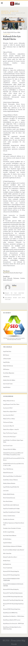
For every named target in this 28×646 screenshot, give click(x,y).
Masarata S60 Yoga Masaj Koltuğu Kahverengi (13, 600)
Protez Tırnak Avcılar (7, 567)
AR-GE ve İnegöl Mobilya (8, 532)
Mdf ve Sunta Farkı (7, 553)
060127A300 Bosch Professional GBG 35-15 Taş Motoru (13, 459)
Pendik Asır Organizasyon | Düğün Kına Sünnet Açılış (13, 523)
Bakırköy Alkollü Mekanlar (8, 494)
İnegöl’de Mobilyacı (7, 542)
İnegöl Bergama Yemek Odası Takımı (11, 404)
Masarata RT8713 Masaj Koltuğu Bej (11, 589)
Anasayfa (5, 11)
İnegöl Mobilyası (6, 387)
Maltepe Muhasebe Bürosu (9, 400)
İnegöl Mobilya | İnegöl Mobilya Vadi (11, 487)
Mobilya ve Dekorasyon (13, 295)
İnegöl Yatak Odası (7, 351)
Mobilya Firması (6, 560)
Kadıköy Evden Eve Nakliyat (9, 380)
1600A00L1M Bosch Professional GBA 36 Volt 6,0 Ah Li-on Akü (13, 464)
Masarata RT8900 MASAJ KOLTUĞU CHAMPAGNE (11, 579)
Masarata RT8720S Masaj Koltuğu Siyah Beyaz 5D (13, 604)
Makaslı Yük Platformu (8, 365)
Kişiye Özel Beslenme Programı (10, 433)
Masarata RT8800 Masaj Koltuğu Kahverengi (13, 596)
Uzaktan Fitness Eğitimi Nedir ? (10, 411)
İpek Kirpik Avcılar (7, 564)
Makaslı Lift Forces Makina (9, 418)
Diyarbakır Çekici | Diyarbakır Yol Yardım (12, 528)
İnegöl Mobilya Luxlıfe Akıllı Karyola (11, 505)
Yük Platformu (6, 376)
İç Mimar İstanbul (7, 358)
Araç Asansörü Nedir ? (8, 408)
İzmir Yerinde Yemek (7, 383)
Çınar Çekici (6, 490)
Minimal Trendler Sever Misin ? (10, 557)
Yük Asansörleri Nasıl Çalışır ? (9, 436)
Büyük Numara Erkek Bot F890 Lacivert (11, 620)
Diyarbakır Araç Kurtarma (8, 519)
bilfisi (18, 32)
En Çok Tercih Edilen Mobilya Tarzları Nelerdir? (13, 550)
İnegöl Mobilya (6, 362)
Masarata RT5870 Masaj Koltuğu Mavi (11, 575)
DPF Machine (6, 369)
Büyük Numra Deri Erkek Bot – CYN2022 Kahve (13, 616)
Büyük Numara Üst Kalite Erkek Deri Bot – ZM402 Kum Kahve (12, 628)
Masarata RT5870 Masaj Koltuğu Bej (11, 571)
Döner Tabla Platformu (8, 469)
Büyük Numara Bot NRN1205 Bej (10, 612)
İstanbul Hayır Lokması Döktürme (10, 479)
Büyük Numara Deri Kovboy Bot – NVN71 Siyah (13, 623)
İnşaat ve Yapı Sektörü (14, 293)
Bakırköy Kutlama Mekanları (9, 483)
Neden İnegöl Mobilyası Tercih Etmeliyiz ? (12, 476)
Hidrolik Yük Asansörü (8, 472)
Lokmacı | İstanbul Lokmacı (9, 515)
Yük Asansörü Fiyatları (8, 422)
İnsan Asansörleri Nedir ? (8, 415)
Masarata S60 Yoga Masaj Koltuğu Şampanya (12, 593)
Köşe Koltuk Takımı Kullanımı (9, 535)
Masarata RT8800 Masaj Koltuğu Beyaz (11, 609)
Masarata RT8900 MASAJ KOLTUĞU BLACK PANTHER (13, 584)
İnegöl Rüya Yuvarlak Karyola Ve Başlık (11, 512)
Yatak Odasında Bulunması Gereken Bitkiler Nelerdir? (14, 279)
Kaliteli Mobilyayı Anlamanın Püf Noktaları (12, 546)
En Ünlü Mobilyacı (7, 539)
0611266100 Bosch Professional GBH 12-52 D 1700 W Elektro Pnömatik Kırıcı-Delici (13, 453)
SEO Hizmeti (6, 355)
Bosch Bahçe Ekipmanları (8, 373)
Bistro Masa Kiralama (7, 501)
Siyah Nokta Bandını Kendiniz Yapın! (12, 273)
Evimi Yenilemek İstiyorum (9, 497)
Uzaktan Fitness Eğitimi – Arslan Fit (11, 429)
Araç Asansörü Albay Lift (8, 426)
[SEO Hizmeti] (14, 336)
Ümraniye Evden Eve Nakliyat (9, 449)
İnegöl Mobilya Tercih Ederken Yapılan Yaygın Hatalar (13, 441)
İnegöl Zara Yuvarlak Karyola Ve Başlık (11, 508)
